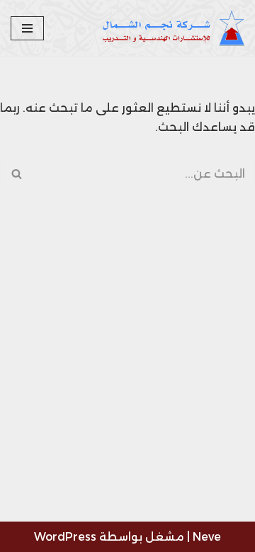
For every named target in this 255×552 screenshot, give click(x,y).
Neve (207, 537)
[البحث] (16, 174)
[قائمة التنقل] (27, 28)
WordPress (65, 537)
